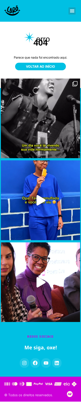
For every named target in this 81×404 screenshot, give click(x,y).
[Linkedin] (57, 363)
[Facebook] (35, 363)
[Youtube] (46, 363)
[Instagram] (24, 363)
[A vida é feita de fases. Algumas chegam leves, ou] (40, 118)
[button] (72, 11)
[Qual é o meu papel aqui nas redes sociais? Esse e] (40, 282)
